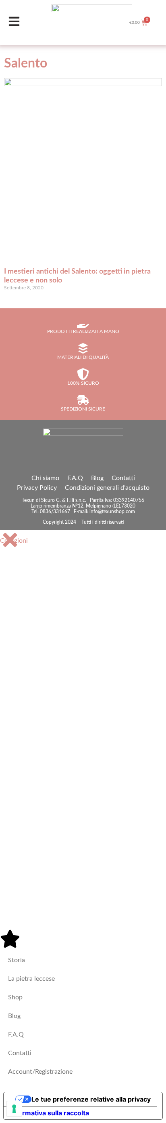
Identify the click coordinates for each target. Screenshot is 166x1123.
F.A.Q (75, 478)
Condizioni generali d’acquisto (107, 488)
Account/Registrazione (40, 1071)
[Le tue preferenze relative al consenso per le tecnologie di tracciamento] (14, 1109)
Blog (97, 478)
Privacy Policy (37, 488)
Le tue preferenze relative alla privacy (91, 1099)
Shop (15, 997)
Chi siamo (45, 478)
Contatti (123, 478)
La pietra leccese (31, 979)
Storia (16, 960)
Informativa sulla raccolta (49, 1113)
